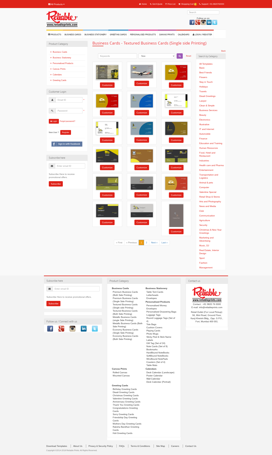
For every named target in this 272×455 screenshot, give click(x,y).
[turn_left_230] (142, 101)
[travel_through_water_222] (107, 211)
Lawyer (203, 101)
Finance (203, 138)
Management (205, 267)
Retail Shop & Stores (209, 196)
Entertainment (206, 170)
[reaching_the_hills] (107, 72)
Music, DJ (204, 245)
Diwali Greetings (207, 96)
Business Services (208, 110)
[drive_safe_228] (107, 156)
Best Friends (205, 72)
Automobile (204, 134)
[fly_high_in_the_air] (142, 71)
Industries (204, 160)
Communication (207, 215)
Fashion (203, 263)
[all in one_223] (176, 72)
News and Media (207, 206)
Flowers (203, 77)
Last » (165, 242)
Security (203, 225)
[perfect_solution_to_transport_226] (176, 156)
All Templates (205, 64)
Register (65, 132)
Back (223, 51)
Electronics (204, 119)
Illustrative (204, 124)
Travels (203, 91)
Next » (154, 242)
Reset (188, 56)
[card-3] (176, 215)
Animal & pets (206, 182)
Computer (204, 187)
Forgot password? (67, 121)
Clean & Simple (207, 105)
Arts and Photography (210, 201)
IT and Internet (206, 129)
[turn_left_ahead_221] (142, 211)
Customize (107, 85)
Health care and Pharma (211, 165)
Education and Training (210, 143)
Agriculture (204, 220)
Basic (202, 68)
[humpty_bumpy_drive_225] (107, 183)
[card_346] (176, 101)
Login (54, 121)
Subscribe (56, 184)
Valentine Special (207, 192)
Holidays (203, 86)
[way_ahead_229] (176, 128)
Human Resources (208, 148)
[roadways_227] (142, 156)
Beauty (202, 115)
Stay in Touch (206, 82)
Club (201, 211)
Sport (202, 258)
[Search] (180, 56)
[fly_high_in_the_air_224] (142, 183)
